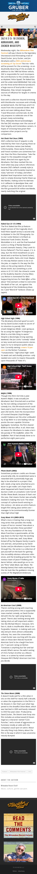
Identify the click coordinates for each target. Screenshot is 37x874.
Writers (15, 871)
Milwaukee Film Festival (17, 771)
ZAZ (29, 771)
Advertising (21, 871)
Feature (4, 771)
